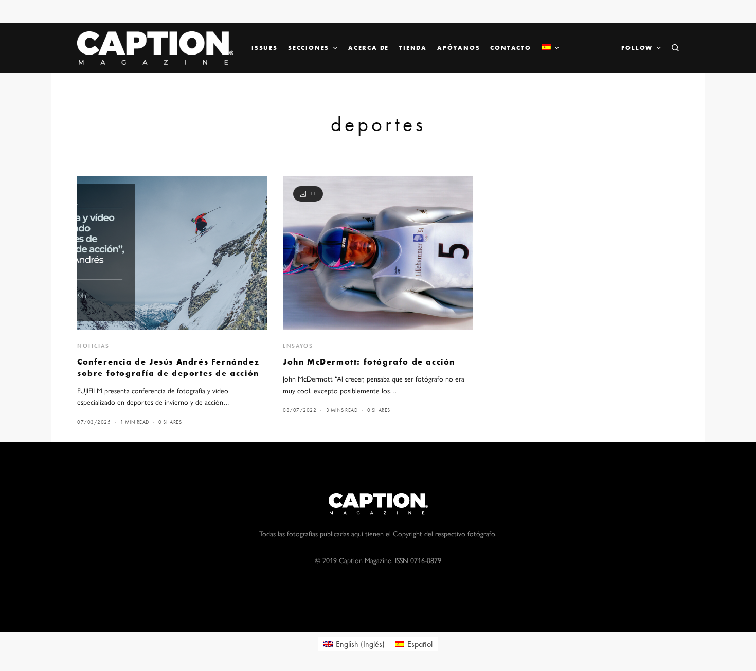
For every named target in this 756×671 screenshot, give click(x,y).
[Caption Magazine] (155, 48)
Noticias (93, 345)
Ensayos (298, 345)
